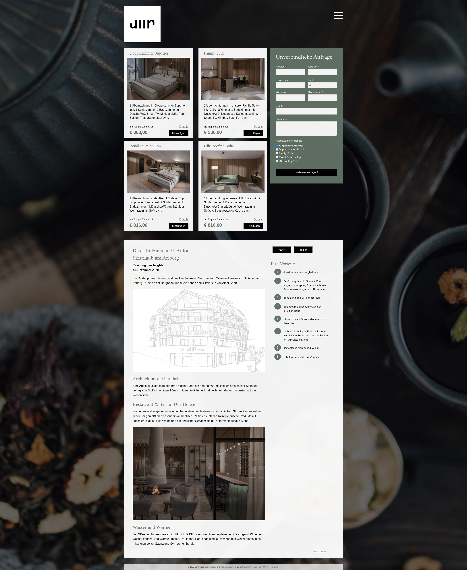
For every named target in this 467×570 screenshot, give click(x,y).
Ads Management (228, 567)
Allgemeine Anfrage (291, 145)
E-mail (280, 105)
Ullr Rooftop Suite (289, 161)
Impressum (320, 551)
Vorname (281, 92)
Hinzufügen (178, 133)
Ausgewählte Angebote (289, 140)
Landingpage (210, 567)
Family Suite (286, 153)
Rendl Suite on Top (290, 157)
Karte (282, 249)
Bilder (303, 249)
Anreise (281, 66)
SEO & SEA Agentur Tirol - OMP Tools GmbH (259, 567)
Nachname (315, 92)
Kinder (311, 80)
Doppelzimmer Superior (292, 149)
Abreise (313, 66)
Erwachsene (283, 80)
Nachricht (281, 119)
